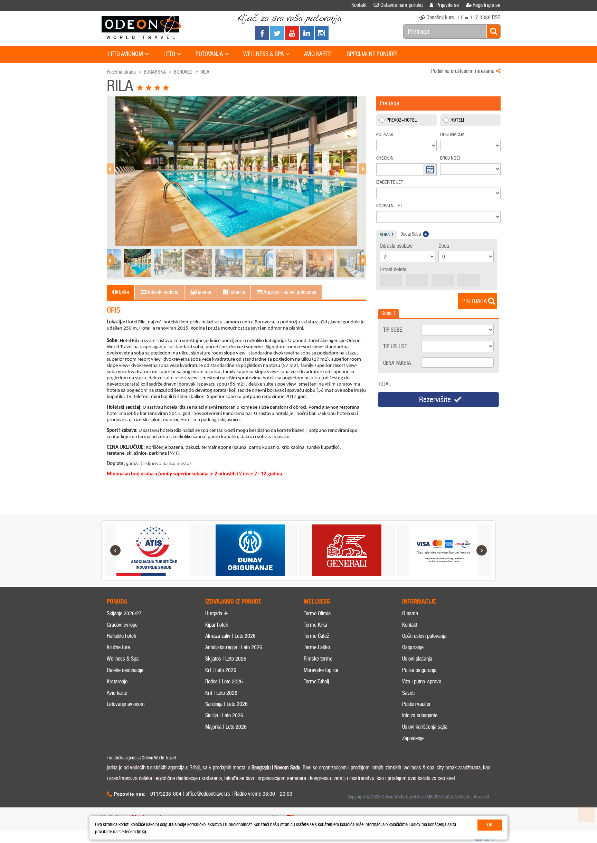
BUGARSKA (155, 72)
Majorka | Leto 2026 (226, 726)
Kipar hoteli (216, 625)
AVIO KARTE (317, 54)
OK (489, 825)
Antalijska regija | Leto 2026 (233, 647)
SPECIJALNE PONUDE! (372, 54)
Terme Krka (315, 625)
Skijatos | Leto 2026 (225, 658)
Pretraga (474, 301)
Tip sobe (392, 329)
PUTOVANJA (209, 54)
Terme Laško (317, 647)
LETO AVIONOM (125, 54)
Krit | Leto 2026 (221, 693)
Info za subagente (419, 715)
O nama (410, 613)
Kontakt (409, 625)
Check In (385, 158)
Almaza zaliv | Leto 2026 (230, 636)
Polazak (384, 135)
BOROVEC (183, 72)
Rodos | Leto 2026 (224, 681)
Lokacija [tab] (236, 292)
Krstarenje (117, 681)
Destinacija (452, 135)
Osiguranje (413, 647)
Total (384, 384)
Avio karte (117, 693)
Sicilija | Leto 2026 (224, 715)
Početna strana (121, 72)
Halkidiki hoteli (121, 636)
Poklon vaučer (416, 704)
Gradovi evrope (122, 625)
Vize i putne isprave (421, 681)
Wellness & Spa (123, 658)
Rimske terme (318, 658)
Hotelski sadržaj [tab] (162, 292)
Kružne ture (118, 647)
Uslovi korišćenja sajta (424, 726)
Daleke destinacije (125, 670)
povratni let (389, 206)
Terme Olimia (317, 613)
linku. (142, 832)
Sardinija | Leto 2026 (226, 704)
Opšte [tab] (123, 292)
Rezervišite (435, 399)
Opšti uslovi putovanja (424, 636)
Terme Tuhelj (316, 681)
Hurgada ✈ (216, 613)
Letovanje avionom (126, 704)
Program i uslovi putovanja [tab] (289, 292)
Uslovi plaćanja (417, 658)
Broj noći (450, 158)
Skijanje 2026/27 (124, 613)
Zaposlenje (413, 738)
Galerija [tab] (203, 292)
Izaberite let (389, 182)
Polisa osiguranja (419, 670)
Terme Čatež (316, 636)
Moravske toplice (321, 670)
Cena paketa (397, 363)
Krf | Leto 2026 (220, 670)
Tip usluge (395, 346)
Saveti (408, 693)
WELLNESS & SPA (263, 54)
